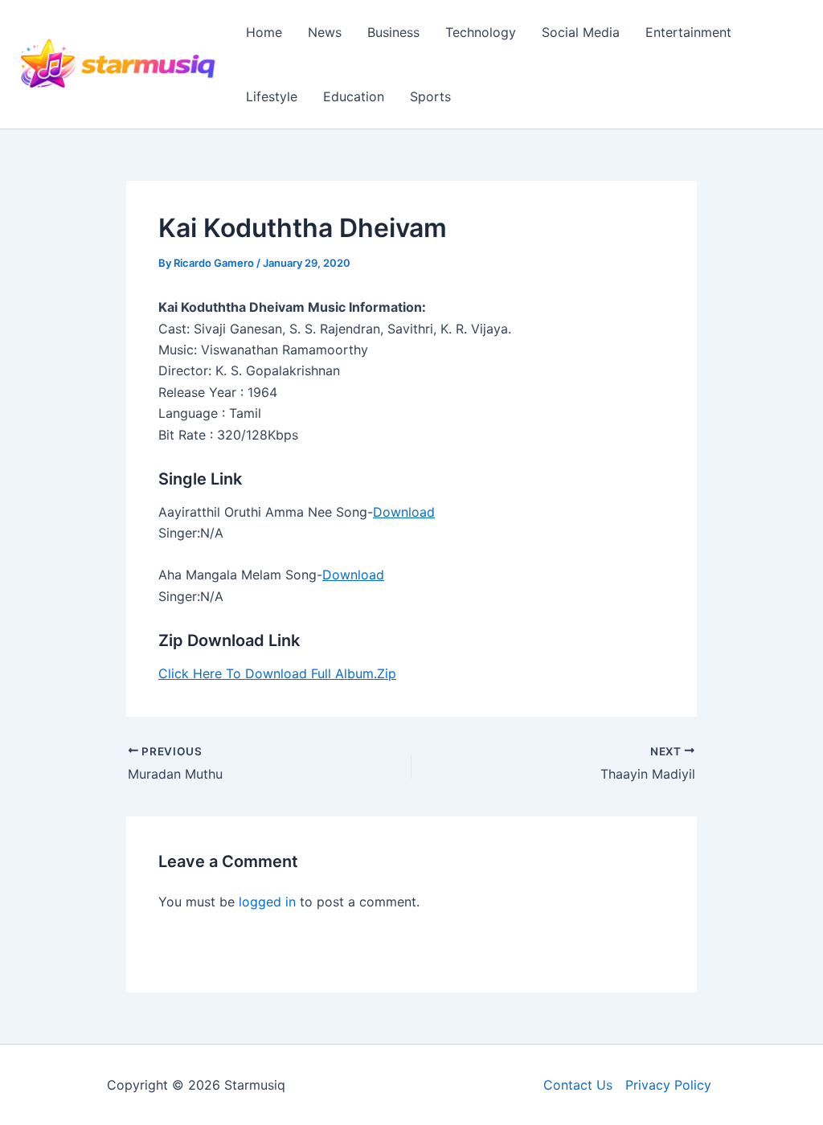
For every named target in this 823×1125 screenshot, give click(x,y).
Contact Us (577, 1085)
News (325, 32)
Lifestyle (271, 96)
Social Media (581, 32)
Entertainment (688, 32)
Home (264, 32)
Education (353, 96)
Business (393, 32)
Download (404, 512)
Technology (480, 32)
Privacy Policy (668, 1085)
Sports (430, 96)
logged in (267, 902)
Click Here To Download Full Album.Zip (277, 673)
